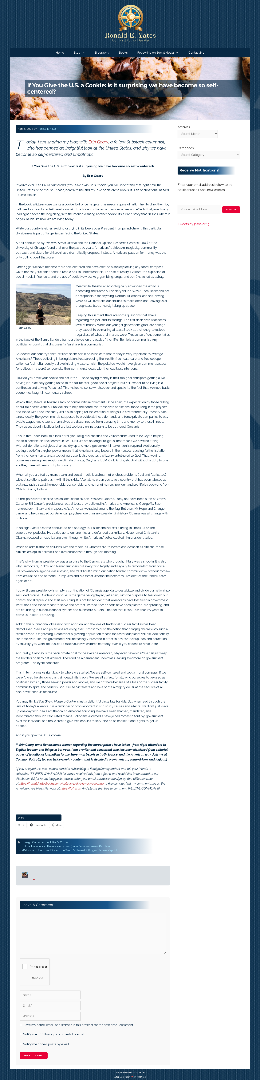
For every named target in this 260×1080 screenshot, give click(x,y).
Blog (77, 52)
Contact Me (196, 52)
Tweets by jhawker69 (193, 224)
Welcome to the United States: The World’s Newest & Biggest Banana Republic (70, 850)
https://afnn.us (71, 788)
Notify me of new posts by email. (46, 1044)
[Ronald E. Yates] (130, 24)
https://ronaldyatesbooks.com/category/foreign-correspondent (62, 783)
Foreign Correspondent (36, 842)
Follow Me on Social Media (155, 52)
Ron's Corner (60, 842)
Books (123, 52)
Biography (102, 52)
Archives (184, 127)
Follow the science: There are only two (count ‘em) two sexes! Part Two (66, 846)
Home (60, 52)
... (33, 877)
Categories (186, 148)
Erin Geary (98, 141)
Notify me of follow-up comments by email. (54, 1034)
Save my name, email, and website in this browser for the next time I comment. (79, 1025)
